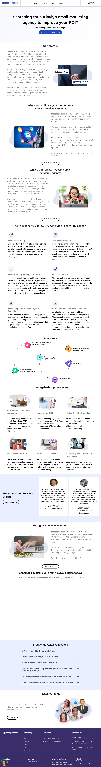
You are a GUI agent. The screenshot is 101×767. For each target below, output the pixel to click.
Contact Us (63, 3)
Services (44, 3)
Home (35, 3)
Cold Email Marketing (51, 738)
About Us (27, 741)
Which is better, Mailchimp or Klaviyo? (39, 663)
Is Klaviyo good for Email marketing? (38, 651)
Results (53, 3)
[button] (39, 496)
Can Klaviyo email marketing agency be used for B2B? (46, 676)
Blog (25, 747)
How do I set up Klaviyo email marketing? (40, 657)
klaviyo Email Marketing (52, 741)
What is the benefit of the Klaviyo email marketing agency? (49, 682)
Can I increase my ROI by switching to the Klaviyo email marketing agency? (47, 669)
